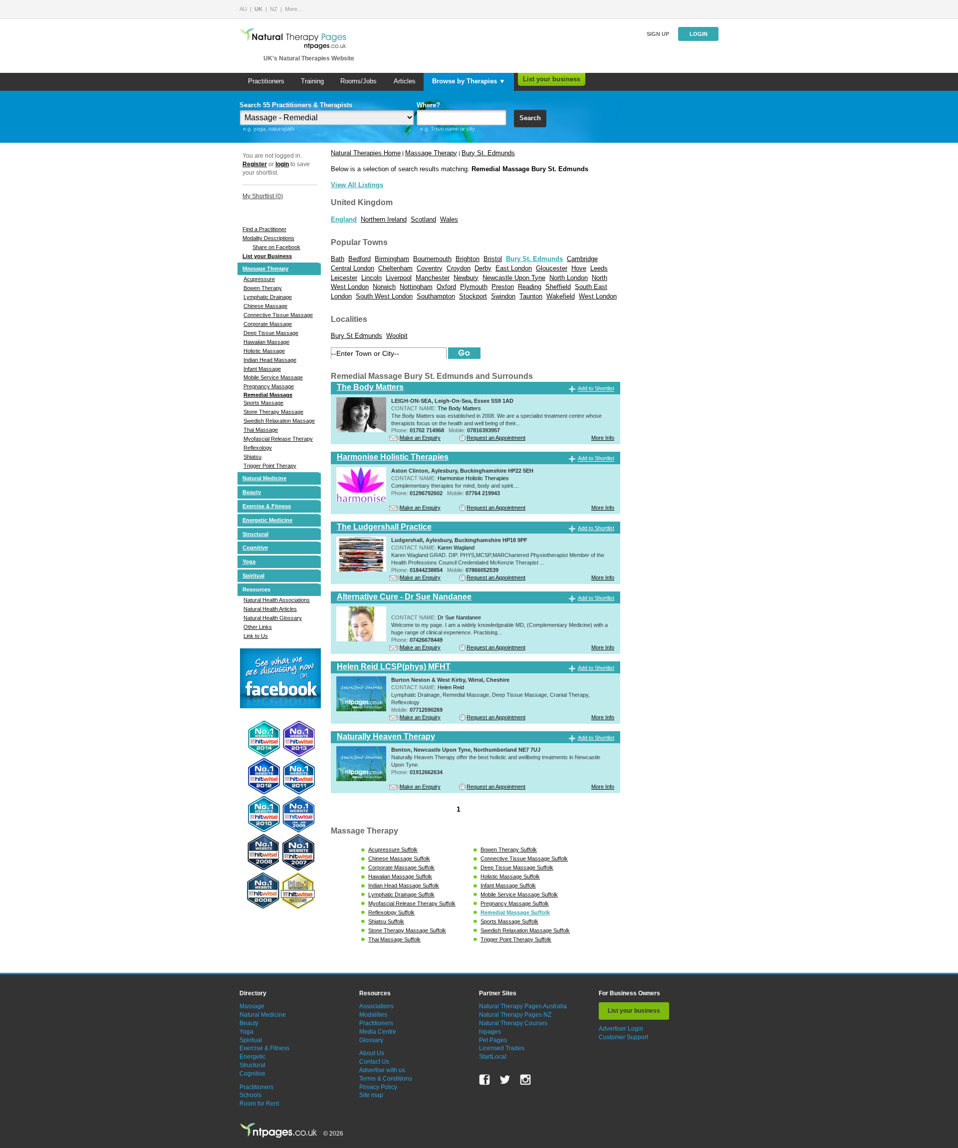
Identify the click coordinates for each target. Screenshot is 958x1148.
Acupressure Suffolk (393, 850)
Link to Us (255, 636)
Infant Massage (262, 369)
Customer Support (623, 1037)
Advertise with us (382, 1070)
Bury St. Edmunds (488, 153)
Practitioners (266, 81)
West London (598, 296)
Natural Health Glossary (272, 618)
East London (513, 268)
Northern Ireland (384, 219)
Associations (376, 1006)
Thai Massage (260, 430)
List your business (551, 79)
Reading (529, 286)
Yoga (248, 562)
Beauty (251, 492)
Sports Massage (263, 403)
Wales (449, 219)
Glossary (371, 1040)
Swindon (503, 296)
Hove (578, 268)
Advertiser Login (621, 1028)
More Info (602, 438)
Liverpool (399, 278)
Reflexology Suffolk (391, 912)
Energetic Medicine (267, 520)
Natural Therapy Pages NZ (515, 1014)
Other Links (257, 627)
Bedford (359, 259)
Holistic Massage (264, 351)
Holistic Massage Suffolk (510, 876)
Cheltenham (395, 268)
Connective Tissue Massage (278, 315)
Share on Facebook (276, 247)
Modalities (373, 1014)
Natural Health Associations (276, 600)
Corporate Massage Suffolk (401, 867)
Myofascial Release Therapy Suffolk (412, 903)
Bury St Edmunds (356, 335)
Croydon (459, 268)
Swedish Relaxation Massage (279, 421)
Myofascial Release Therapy (278, 439)
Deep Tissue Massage (270, 333)
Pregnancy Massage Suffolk (514, 903)
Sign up (658, 34)
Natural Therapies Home (366, 153)
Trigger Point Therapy (269, 466)
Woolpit (397, 335)
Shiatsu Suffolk (386, 921)
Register (254, 164)
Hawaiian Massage (266, 342)
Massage (252, 1006)
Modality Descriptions (268, 238)
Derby (483, 268)
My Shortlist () (262, 196)
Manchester (433, 278)
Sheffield (558, 286)
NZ (273, 9)
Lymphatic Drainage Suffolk (401, 894)
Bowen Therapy (262, 288)
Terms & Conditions (385, 1078)
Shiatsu (252, 457)
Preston (502, 286)
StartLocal (492, 1056)
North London (568, 278)
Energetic (252, 1056)
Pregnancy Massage (268, 386)
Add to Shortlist (596, 389)
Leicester (344, 278)
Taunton (530, 296)
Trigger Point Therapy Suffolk (515, 939)
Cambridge (582, 259)
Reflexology (257, 448)
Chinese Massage (265, 306)
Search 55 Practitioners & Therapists (296, 105)
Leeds (599, 268)
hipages (490, 1031)
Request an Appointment (496, 438)
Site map (371, 1095)
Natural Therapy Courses (513, 1023)
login (282, 164)
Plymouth (473, 286)
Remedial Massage (267, 395)
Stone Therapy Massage (273, 412)
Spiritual (253, 575)
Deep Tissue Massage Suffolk (516, 867)
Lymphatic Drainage (267, 297)
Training (312, 81)
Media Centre (377, 1031)
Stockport (473, 296)
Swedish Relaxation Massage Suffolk (525, 930)
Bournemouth (432, 259)
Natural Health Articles (270, 609)
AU (243, 9)
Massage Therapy (265, 269)
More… (294, 9)
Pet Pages (493, 1040)
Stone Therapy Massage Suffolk (407, 930)
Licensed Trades (501, 1048)
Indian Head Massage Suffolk (403, 885)
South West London (384, 296)
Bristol (492, 259)
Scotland (423, 219)
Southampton (436, 296)
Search (530, 118)
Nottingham (416, 286)
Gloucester (551, 268)
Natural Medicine (264, 478)
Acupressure (259, 279)
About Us (371, 1053)
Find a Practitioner (264, 229)
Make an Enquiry (420, 438)
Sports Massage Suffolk (509, 921)
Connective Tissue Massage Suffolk (524, 858)
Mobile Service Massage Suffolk (519, 894)
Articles (405, 81)
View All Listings (357, 185)
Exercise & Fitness (266, 506)
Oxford (446, 286)
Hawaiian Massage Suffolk (400, 876)
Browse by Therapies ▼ (468, 81)
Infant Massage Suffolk (508, 885)
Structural (255, 534)
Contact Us (374, 1061)
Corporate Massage (267, 324)
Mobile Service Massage (273, 377)
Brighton (467, 259)
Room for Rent (259, 1103)
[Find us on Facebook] (484, 1079)
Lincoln (371, 278)
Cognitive (255, 548)
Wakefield (560, 296)
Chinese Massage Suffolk (399, 858)
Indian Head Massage (269, 360)
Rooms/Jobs (358, 81)
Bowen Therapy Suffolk (508, 850)
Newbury (466, 278)
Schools (250, 1095)
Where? (428, 105)
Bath (337, 259)
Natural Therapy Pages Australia (523, 1006)
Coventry (430, 268)
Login (699, 34)
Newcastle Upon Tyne (513, 278)
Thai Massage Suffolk (394, 939)
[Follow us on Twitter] (504, 1079)
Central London (352, 268)
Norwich (384, 286)
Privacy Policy (378, 1087)
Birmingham (392, 259)
